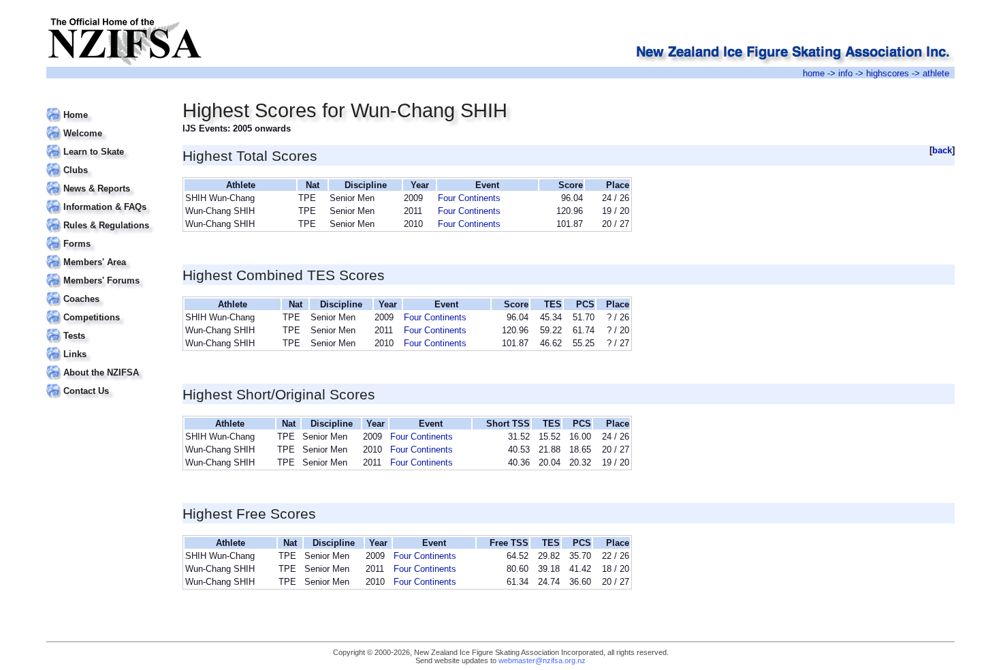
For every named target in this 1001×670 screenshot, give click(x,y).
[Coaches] (105, 291)
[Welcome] (105, 125)
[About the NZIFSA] (105, 364)
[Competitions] (105, 309)
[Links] (105, 346)
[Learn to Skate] (105, 143)
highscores (887, 73)
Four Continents (469, 198)
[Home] (105, 107)
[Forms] (105, 235)
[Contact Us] (105, 383)
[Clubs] (105, 162)
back (942, 150)
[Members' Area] (105, 254)
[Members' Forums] (105, 272)
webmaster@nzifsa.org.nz (542, 660)
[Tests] (105, 327)
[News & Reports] (105, 180)
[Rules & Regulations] (105, 217)
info (845, 73)
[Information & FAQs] (105, 199)
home (814, 73)
